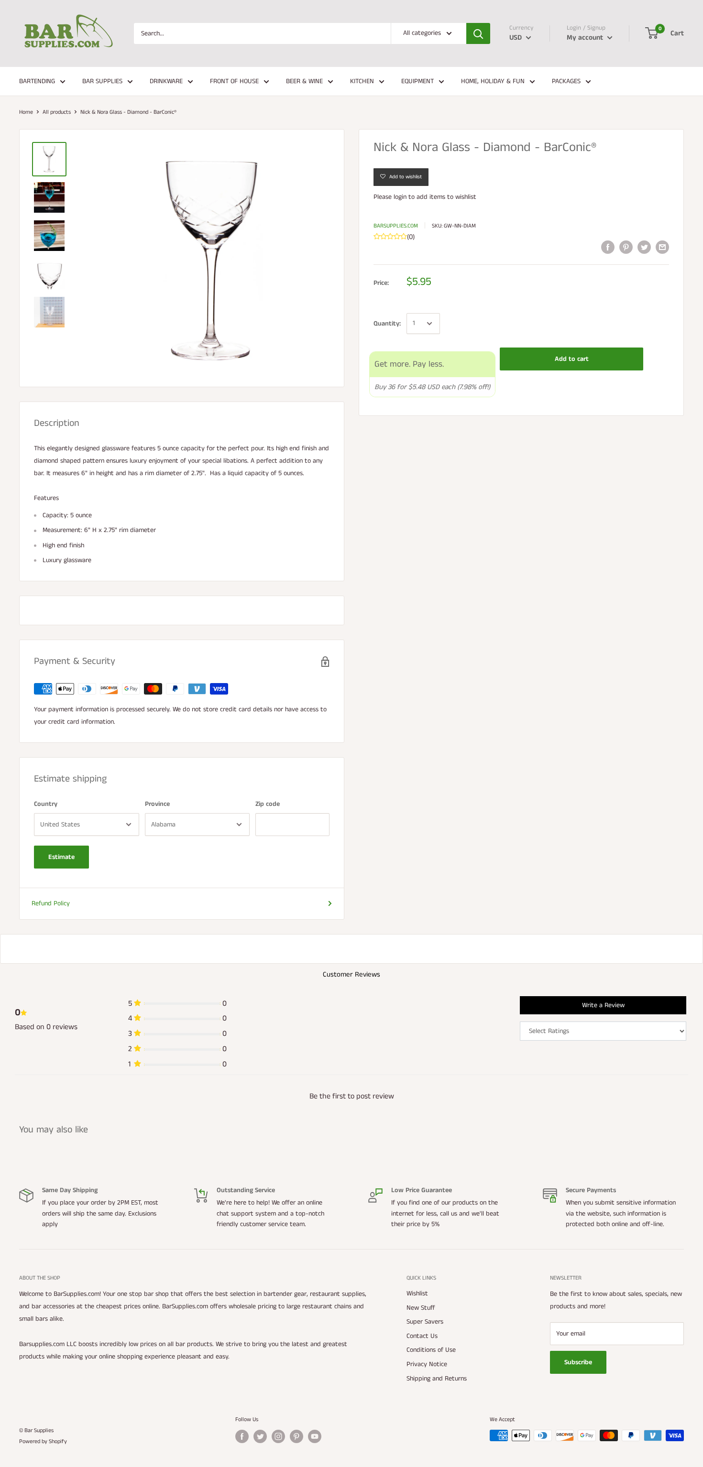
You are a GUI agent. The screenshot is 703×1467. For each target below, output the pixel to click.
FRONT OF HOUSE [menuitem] (234, 81)
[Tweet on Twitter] (644, 247)
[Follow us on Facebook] (242, 1436)
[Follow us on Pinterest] (296, 1436)
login (400, 197)
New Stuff (420, 1308)
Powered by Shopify (43, 1441)
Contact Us (422, 1336)
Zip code (267, 804)
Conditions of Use (431, 1350)
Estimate (61, 857)
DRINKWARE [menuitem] (166, 81)
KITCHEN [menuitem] (362, 81)
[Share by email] (662, 247)
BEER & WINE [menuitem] (304, 81)
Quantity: (387, 323)
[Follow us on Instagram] (278, 1436)
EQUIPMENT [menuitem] (417, 81)
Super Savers (424, 1321)
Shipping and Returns (436, 1378)
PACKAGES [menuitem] (566, 81)
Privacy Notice (426, 1364)
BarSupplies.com (395, 226)
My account (586, 38)
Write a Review (603, 1005)
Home (26, 112)
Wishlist (417, 1293)
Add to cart (572, 359)
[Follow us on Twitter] (260, 1436)
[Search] (478, 33)
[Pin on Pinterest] (626, 247)
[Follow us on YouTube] (314, 1436)
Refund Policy (51, 903)
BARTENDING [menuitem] (37, 81)
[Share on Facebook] (608, 247)
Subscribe (578, 1362)
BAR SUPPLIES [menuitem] (102, 81)
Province (157, 804)
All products (57, 112)
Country (45, 804)
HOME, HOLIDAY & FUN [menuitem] (493, 81)
